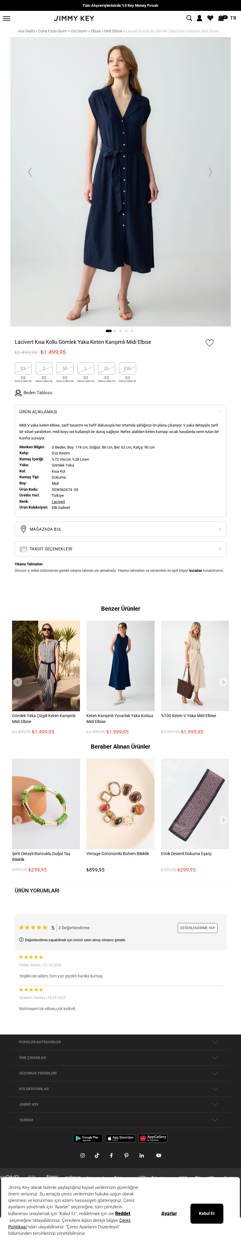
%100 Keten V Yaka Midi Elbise (188, 715)
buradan (195, 571)
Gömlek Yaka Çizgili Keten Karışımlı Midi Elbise (43, 718)
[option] (120, 182)
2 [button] (114, 331)
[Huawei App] (153, 1138)
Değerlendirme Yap (197, 928)
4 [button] (126, 331)
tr (233, 18)
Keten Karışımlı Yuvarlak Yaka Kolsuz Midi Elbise (119, 718)
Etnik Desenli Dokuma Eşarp (186, 853)
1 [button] (109, 331)
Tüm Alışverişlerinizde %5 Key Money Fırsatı (120, 5)
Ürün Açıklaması (38, 411)
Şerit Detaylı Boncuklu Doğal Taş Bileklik (41, 856)
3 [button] (120, 331)
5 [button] (132, 331)
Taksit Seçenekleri (51, 549)
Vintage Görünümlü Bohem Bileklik (117, 853)
